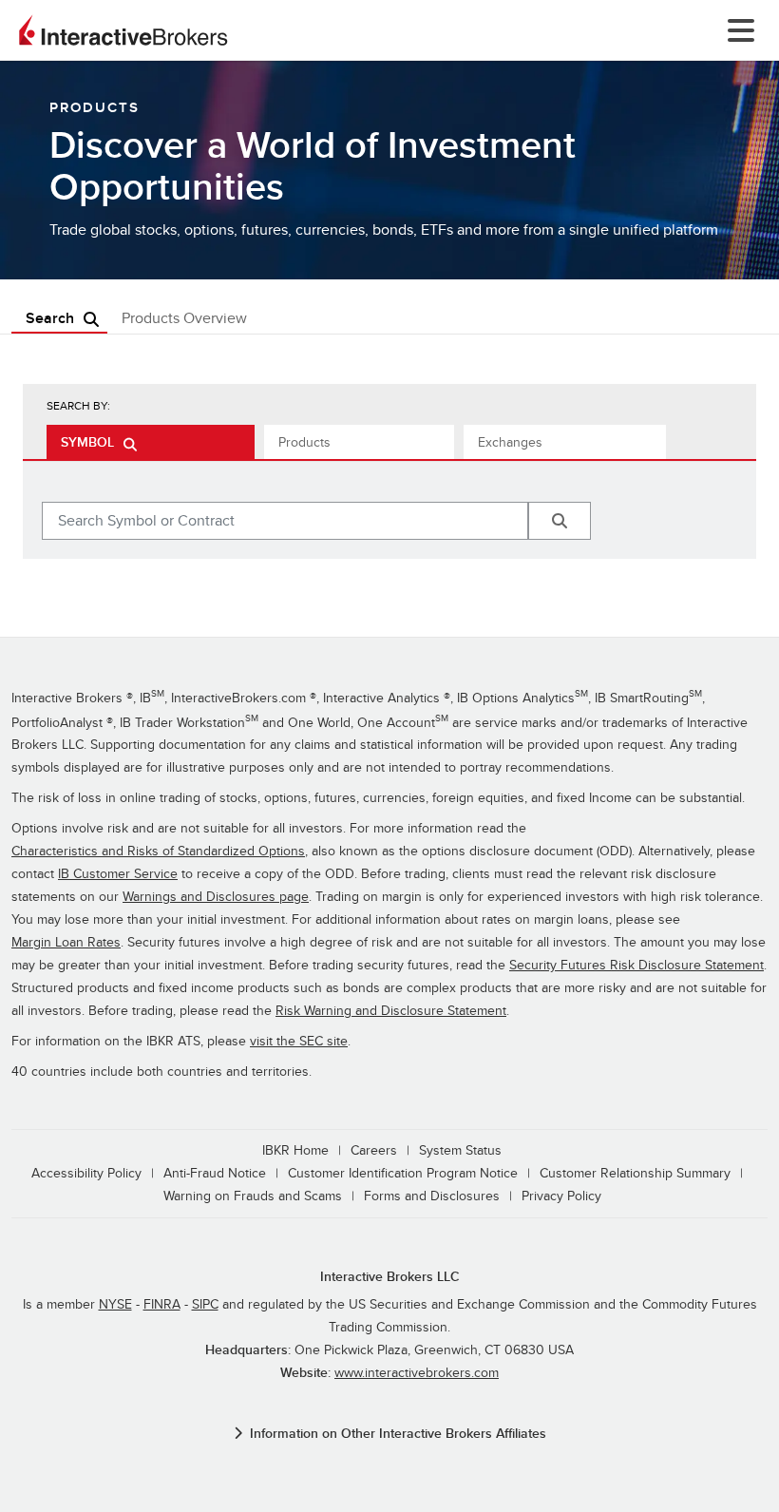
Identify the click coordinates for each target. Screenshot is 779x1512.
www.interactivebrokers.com (416, 1373)
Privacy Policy (561, 1196)
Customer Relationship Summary (635, 1173)
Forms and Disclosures (432, 1196)
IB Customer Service (118, 874)
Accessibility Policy (86, 1173)
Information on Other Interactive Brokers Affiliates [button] (398, 1434)
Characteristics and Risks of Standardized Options (158, 851)
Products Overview (184, 318)
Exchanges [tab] (510, 442)
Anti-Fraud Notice (214, 1173)
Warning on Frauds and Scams (252, 1196)
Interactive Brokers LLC (390, 1277)
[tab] (151, 442)
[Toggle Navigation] (737, 30)
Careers (374, 1150)
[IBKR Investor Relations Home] (123, 30)
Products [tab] (304, 442)
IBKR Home (295, 1150)
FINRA (161, 1304)
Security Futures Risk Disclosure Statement (636, 965)
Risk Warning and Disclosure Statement (391, 1011)
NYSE (115, 1304)
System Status (460, 1150)
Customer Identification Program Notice (403, 1173)
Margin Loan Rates (66, 942)
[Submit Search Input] (559, 521)
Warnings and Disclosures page (216, 897)
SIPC (205, 1304)
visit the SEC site (299, 1041)
